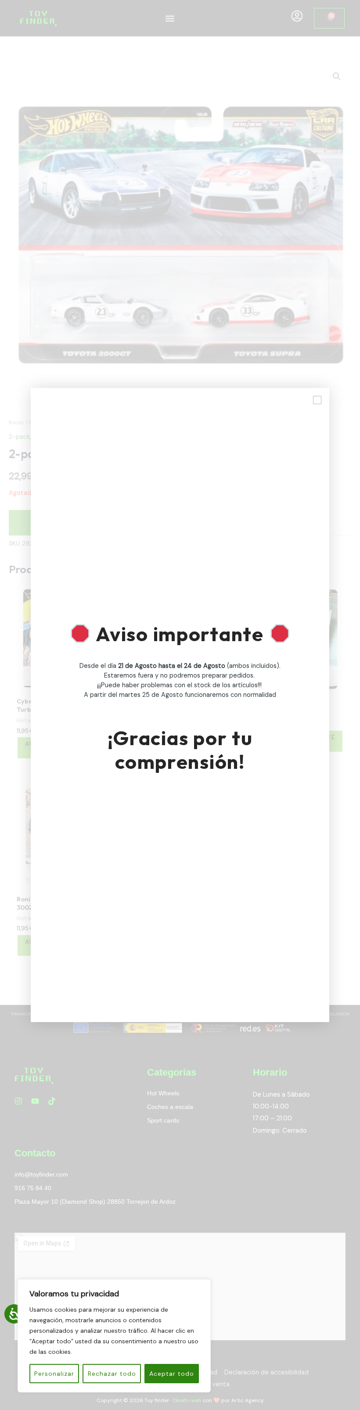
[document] (180, 705)
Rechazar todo (112, 1374)
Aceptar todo (171, 1374)
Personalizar (54, 1374)
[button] (317, 400)
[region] (114, 1335)
